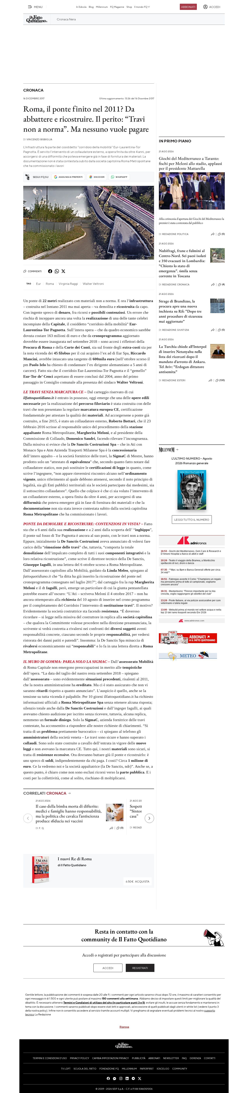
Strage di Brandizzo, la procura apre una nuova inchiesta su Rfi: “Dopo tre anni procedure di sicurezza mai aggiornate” (180, 311)
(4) (223, 284)
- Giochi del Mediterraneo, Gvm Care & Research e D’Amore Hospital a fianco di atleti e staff (191, 552)
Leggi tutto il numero (191, 519)
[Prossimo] (149, 818)
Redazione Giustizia (174, 329)
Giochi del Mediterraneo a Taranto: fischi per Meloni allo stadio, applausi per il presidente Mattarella (190, 163)
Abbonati (188, 7)
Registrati (140, 968)
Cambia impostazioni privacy (110, 1058)
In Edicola (81, 7)
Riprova (124, 1026)
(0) (121, 827)
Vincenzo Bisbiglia (37, 139)
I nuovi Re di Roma (75, 859)
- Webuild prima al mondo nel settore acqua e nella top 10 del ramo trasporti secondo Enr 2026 (191, 611)
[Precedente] (28, 818)
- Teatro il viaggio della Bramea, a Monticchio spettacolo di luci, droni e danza (188, 562)
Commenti (35, 271)
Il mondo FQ (140, 6)
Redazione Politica (173, 234)
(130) (222, 380)
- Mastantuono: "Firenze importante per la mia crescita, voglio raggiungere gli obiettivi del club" (188, 592)
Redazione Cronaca (174, 284)
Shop (129, 7)
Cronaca (33, 90)
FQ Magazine (117, 7)
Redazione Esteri (172, 380)
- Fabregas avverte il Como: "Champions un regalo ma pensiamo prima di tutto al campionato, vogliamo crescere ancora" (191, 582)
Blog (91, 7)
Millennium (102, 7)
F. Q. (40, 828)
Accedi (108, 968)
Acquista (137, 881)
